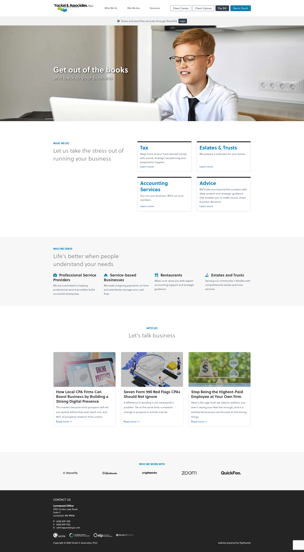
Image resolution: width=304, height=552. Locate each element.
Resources (155, 8)
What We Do (111, 8)
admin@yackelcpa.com (68, 527)
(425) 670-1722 (63, 524)
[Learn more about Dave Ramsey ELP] (102, 535)
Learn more (153, 166)
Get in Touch (240, 8)
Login (183, 21)
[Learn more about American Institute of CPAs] (59, 535)
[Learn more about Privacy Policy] (125, 535)
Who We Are (133, 8)
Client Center (181, 8)
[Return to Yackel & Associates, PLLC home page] (74, 8)
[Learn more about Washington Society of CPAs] (79, 535)
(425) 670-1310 (63, 521)
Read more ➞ (84, 421)
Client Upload (203, 8)
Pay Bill (222, 8)
